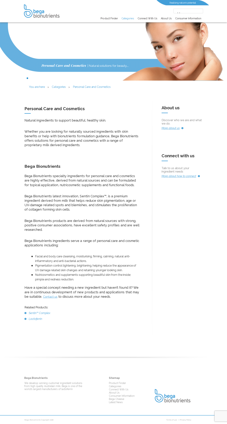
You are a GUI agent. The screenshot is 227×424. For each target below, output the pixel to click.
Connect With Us (147, 18)
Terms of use (171, 420)
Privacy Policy (185, 420)
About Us (166, 18)
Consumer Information (188, 18)
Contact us (50, 296)
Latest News (116, 402)
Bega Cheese (116, 399)
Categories (127, 18)
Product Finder (109, 18)
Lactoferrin (35, 319)
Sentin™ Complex (39, 313)
